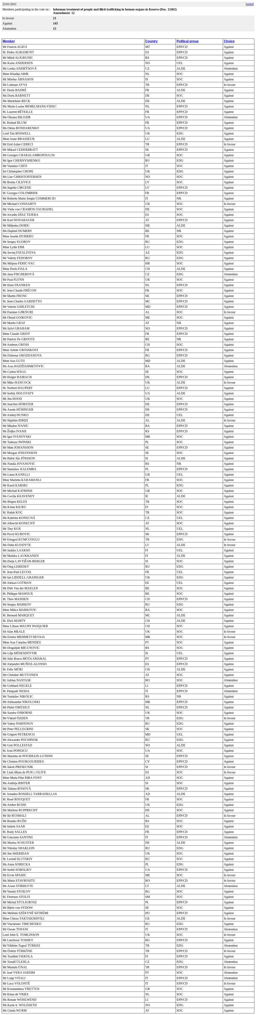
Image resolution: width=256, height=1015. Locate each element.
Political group (188, 41)
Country (151, 41)
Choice (229, 41)
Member (9, 41)
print (250, 4)
